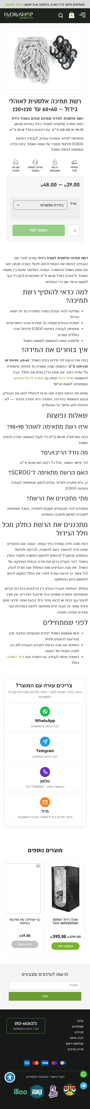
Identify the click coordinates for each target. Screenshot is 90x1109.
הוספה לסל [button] (65, 946)
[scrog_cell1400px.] (45, 61)
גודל (73, 203)
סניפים (79, 1032)
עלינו (80, 1021)
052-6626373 (26, 1023)
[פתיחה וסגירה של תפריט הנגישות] (10, 1077)
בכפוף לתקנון (15, 5)
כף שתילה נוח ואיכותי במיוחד (24, 921)
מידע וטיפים (75, 1049)
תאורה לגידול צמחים (29, 378)
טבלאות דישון (74, 1043)
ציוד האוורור (15, 657)
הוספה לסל (38, 230)
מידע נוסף (25, 944)
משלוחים (77, 1026)
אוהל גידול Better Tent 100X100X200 (65, 921)
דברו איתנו (76, 1038)
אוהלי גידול (66, 378)
